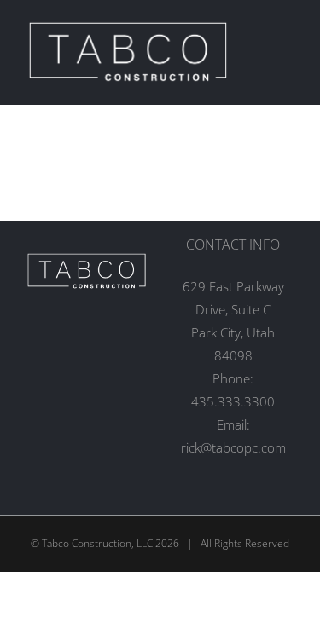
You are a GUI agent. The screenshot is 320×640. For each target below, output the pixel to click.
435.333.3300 (233, 401)
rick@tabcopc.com (233, 447)
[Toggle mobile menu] (287, 52)
